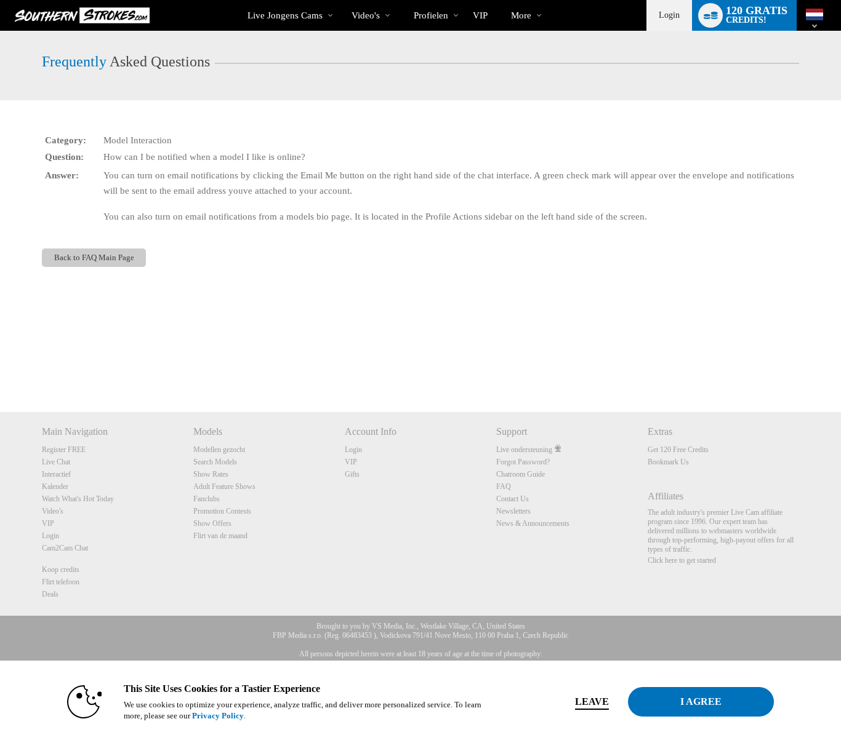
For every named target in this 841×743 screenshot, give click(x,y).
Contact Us (512, 499)
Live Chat (56, 462)
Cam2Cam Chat (65, 548)
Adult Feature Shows (224, 486)
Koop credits (60, 569)
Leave (592, 701)
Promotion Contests (222, 511)
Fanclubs (206, 499)
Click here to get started (682, 560)
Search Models (215, 462)
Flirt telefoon (60, 582)
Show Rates (210, 474)
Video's (366, 15)
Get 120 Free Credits (678, 449)
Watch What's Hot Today (78, 499)
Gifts (352, 474)
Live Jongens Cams (285, 15)
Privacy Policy (218, 715)
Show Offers (212, 523)
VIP (480, 15)
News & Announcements (532, 523)
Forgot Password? (523, 462)
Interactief (56, 474)
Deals (50, 594)
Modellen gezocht (219, 449)
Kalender (55, 486)
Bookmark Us (668, 462)
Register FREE (64, 449)
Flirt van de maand (220, 535)
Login (669, 15)
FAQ (503, 486)
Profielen (431, 15)
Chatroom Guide (520, 474)
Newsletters (513, 511)
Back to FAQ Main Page (94, 257)
